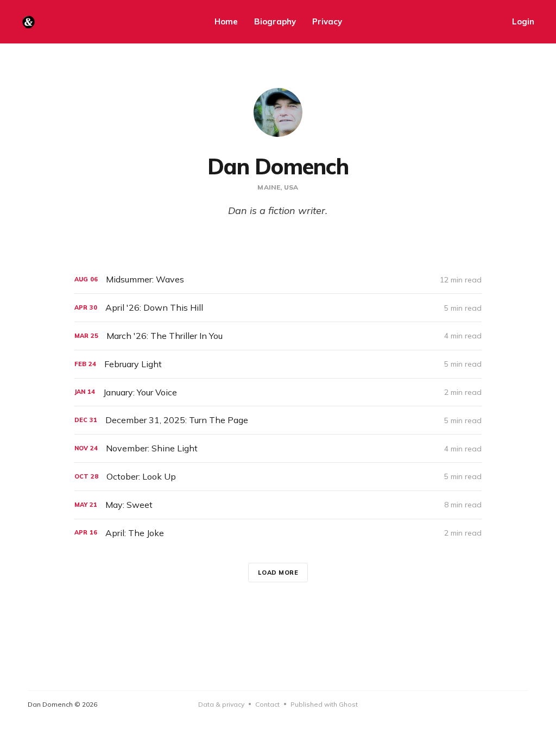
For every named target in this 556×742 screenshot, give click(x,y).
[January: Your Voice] (278, 392)
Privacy (327, 21)
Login (523, 21)
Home (226, 21)
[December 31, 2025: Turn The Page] (278, 420)
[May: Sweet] (278, 505)
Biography (275, 21)
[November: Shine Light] (278, 448)
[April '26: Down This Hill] (278, 308)
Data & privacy (221, 704)
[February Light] (278, 364)
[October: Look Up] (278, 477)
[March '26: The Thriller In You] (278, 336)
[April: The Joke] (278, 533)
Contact (267, 704)
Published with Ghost (324, 704)
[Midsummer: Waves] (278, 279)
